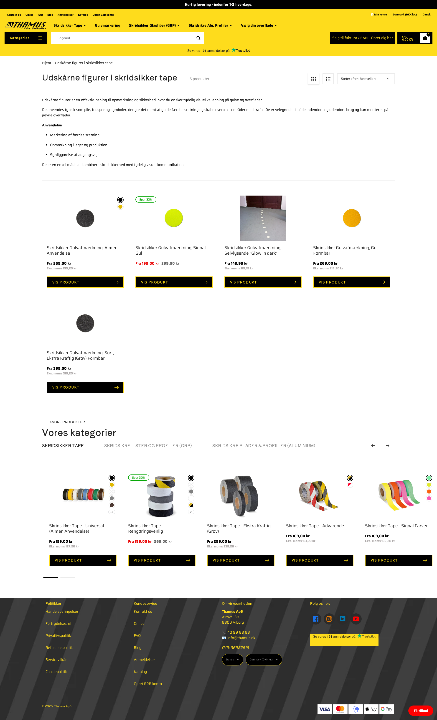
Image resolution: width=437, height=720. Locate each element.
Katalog (83, 15)
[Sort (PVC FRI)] (112, 478)
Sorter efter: (349, 78)
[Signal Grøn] (429, 478)
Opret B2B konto (103, 15)
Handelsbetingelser (62, 611)
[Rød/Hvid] (350, 485)
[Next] (388, 446)
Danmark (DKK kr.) (405, 15)
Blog (50, 15)
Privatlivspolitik (58, 635)
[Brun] (112, 505)
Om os (29, 15)
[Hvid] (191, 498)
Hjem (46, 63)
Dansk (427, 15)
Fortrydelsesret (58, 623)
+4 (111, 512)
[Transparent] (112, 491)
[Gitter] (313, 78)
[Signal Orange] (429, 491)
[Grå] (112, 498)
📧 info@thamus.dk (238, 638)
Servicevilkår (56, 659)
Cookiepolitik (56, 672)
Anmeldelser (66, 15)
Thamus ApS (62, 706)
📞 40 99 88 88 (236, 632)
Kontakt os (14, 15)
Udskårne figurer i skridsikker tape (84, 63)
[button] (420, 710)
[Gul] (120, 207)
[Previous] (373, 446)
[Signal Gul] (429, 485)
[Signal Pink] (429, 498)
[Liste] (328, 78)
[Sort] (120, 200)
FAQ (40, 15)
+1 (191, 512)
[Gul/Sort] (191, 505)
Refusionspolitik (59, 647)
